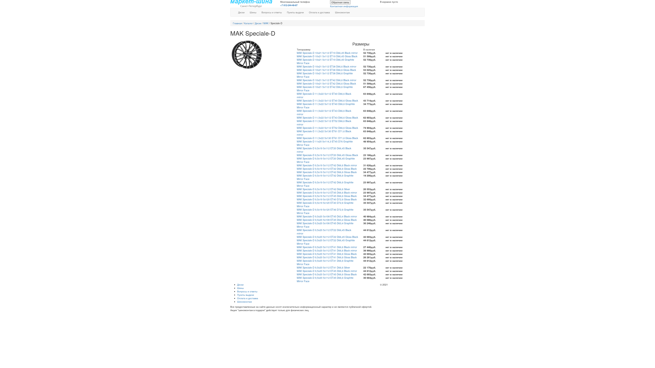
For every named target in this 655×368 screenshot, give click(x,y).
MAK (265, 23)
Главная (237, 23)
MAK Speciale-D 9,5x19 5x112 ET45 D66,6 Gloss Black (327, 196)
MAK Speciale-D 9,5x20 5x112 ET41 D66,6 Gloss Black (327, 254)
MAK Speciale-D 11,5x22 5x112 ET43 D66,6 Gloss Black (327, 117)
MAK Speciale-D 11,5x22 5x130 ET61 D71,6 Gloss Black (327, 138)
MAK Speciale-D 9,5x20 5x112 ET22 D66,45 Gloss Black (327, 237)
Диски (241, 12)
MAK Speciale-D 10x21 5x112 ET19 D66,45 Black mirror (327, 53)
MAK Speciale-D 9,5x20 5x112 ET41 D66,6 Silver (323, 267)
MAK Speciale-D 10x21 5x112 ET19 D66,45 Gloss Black (327, 56)
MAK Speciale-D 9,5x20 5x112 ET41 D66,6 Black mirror (327, 247)
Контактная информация (344, 6)
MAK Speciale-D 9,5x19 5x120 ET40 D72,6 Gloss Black (327, 199)
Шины (253, 12)
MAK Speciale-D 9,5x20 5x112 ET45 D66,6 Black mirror (327, 271)
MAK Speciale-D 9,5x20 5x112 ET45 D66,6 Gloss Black (327, 274)
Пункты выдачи (295, 12)
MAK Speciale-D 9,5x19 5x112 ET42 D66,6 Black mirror (327, 165)
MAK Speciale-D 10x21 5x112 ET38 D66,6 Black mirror (326, 66)
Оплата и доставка (319, 12)
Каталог (248, 23)
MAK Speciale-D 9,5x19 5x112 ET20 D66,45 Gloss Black (327, 155)
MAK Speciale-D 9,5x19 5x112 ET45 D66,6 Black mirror (327, 192)
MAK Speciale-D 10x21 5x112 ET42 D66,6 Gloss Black (326, 83)
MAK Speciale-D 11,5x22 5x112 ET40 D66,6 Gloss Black (327, 100)
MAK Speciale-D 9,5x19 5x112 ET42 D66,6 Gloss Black (327, 168)
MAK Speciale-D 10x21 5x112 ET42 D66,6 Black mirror (326, 80)
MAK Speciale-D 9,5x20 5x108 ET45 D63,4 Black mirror (327, 216)
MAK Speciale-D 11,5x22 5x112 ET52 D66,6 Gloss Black (327, 127)
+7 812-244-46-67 (288, 5)
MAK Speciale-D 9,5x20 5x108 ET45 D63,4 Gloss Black (327, 219)
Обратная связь (340, 2)
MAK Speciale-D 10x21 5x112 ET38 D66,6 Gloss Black (326, 70)
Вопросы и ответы (271, 12)
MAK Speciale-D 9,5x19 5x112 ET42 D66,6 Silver (323, 189)
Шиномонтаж (342, 12)
